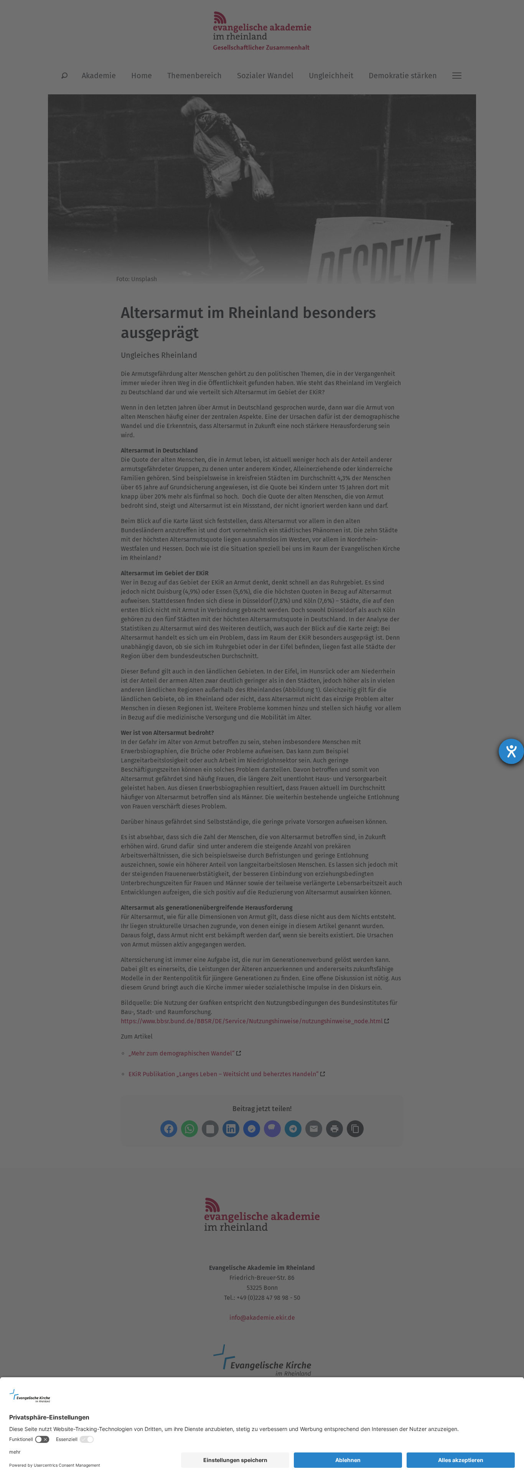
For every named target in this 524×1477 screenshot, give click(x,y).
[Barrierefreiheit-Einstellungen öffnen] (511, 751)
